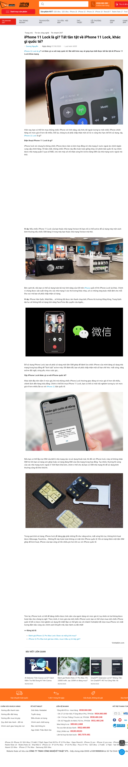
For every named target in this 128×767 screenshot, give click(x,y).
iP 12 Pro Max (64, 742)
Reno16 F (107, 12)
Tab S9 (116, 745)
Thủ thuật (79, 22)
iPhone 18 (98, 12)
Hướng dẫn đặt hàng (9, 714)
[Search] (42, 4)
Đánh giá (112, 22)
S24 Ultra (26, 742)
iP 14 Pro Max (70, 745)
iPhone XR (117, 742)
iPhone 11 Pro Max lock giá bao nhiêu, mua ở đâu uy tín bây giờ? (54, 639)
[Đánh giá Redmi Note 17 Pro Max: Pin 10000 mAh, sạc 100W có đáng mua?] (74, 666)
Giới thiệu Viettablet (39, 710)
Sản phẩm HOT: (47, 12)
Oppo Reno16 (77, 742)
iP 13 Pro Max (57, 745)
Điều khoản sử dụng (39, 718)
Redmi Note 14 (11, 745)
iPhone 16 (73, 12)
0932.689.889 (84, 728)
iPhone (87, 288)
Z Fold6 (34, 742)
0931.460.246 (97, 721)
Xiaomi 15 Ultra (11, 747)
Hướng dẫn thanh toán (10, 710)
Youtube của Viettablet (120, 720)
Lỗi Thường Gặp (96, 22)
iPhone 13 (46, 745)
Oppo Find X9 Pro (51, 742)
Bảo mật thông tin (38, 726)
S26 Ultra (57, 12)
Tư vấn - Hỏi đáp (62, 22)
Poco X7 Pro (83, 745)
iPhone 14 (90, 12)
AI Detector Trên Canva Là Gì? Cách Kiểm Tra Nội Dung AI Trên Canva (39, 679)
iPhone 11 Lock (30, 136)
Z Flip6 (40, 742)
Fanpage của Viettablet (115, 720)
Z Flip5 (109, 745)
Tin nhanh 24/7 (6, 22)
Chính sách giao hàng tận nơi (12, 726)
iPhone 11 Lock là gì (32, 51)
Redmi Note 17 (117, 12)
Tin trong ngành (23, 22)
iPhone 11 (51, 387)
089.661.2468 (76, 724)
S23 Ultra (93, 745)
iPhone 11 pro (89, 742)
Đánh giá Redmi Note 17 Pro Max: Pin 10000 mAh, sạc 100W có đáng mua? (73, 679)
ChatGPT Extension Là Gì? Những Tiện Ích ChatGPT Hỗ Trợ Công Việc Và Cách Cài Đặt (106, 679)
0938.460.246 (96, 717)
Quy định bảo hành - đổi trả (12, 722)
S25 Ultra (65, 12)
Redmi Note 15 (24, 745)
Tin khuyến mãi (44, 22)
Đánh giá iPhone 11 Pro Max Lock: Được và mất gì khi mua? (52, 636)
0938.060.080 (102, 4)
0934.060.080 (101, 714)
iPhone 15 (82, 12)
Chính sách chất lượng (40, 722)
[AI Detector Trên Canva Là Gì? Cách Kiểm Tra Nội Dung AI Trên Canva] (41, 666)
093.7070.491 (84, 735)
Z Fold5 (101, 745)
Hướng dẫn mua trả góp (10, 718)
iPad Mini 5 (36, 745)
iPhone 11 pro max (104, 742)
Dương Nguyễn (32, 46)
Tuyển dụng (35, 714)
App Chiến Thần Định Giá (41, 730)
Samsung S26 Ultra (43, 747)
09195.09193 (76, 731)
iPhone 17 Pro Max (26, 747)
